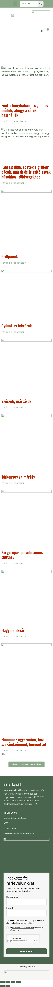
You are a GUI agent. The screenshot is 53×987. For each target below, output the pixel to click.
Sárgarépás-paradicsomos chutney (22, 554)
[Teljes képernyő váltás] (7, 982)
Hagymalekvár (12, 630)
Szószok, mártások (16, 401)
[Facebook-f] (4, 4)
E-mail (9, 908)
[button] (15, 3)
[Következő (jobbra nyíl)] (7, 985)
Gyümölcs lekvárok (16, 326)
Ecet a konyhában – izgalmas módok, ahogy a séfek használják (24, 110)
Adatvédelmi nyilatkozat (15, 818)
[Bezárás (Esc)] (18, 982)
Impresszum (10, 828)
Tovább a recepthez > (13, 121)
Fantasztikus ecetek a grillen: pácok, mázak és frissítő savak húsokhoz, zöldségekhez (26, 171)
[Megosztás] (13, 982)
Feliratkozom (26, 951)
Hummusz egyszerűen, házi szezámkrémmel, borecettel (23, 742)
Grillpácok (9, 256)
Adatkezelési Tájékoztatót (23, 928)
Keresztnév (12, 897)
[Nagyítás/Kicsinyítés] (2, 982)
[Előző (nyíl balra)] (2, 985)
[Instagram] (9, 4)
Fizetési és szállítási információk (19, 833)
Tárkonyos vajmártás (18, 477)
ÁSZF (6, 823)
